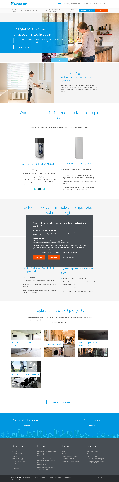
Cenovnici (43, 10)
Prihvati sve (39, 257)
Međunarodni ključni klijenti (69, 456)
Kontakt (64, 451)
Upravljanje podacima (55, 477)
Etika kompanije (66, 477)
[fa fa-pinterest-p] (104, 477)
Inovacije (15, 463)
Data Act (25, 480)
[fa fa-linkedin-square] (106, 477)
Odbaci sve (53, 257)
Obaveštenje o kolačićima (41, 477)
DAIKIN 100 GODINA (18, 454)
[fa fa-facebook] (95, 477)
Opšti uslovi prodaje (16, 480)
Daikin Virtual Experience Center (71, 461)
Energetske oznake (92, 456)
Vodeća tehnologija (17, 459)
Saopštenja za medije (18, 466)
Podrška (64, 454)
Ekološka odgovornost (18, 461)
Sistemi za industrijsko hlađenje (46, 467)
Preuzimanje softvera (68, 459)
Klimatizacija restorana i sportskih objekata (46, 461)
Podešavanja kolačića (69, 257)
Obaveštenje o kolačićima (70, 252)
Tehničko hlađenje (42, 469)
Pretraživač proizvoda (93, 451)
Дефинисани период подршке (95, 459)
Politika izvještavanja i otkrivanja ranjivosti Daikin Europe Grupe (96, 462)
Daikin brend (16, 456)
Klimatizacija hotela (42, 464)
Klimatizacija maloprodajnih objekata (45, 454)
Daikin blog (72, 10)
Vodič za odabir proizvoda (54, 10)
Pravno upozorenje (27, 477)
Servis (35, 10)
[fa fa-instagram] (101, 477)
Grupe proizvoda (91, 454)
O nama (14, 451)
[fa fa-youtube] (98, 477)
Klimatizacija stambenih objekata (46, 451)
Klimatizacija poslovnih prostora (46, 458)
